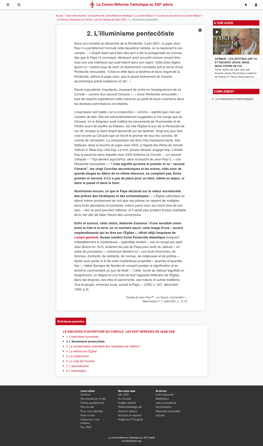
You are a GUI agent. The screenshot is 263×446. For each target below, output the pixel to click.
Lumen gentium (86, 237)
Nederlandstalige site (130, 407)
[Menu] (8, 4)
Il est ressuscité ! (165, 394)
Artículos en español (129, 415)
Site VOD (123, 394)
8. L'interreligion (76, 371)
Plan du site (87, 407)
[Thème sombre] (246, 4)
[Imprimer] (200, 30)
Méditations (162, 398)
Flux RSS (86, 427)
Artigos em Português (130, 419)
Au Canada (124, 398)
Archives (85, 394)
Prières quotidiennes (92, 402)
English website (127, 402)
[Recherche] (19, 4)
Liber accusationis (166, 402)
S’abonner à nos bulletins (90, 421)
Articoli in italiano (127, 411)
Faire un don (88, 415)
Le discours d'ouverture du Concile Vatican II (179, 15)
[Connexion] (256, 4)
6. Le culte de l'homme (80, 361)
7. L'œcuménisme (77, 366)
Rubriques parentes (70, 321)
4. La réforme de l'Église (81, 351)
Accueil (59, 15)
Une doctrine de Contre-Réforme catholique (110, 15)
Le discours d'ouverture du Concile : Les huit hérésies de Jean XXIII (92, 19)
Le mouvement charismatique (234, 99)
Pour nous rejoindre (92, 411)
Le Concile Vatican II (144, 15)
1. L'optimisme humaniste (82, 336)
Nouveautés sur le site (93, 398)
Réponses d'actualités (168, 411)
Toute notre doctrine (76, 15)
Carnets (160, 415)
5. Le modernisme (77, 356)
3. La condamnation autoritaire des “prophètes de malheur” (103, 346)
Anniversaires (163, 407)
